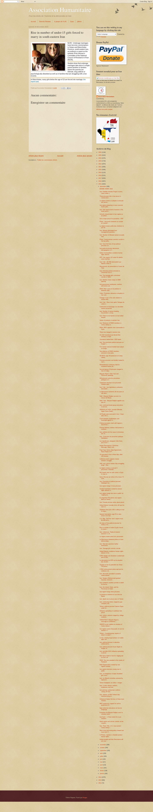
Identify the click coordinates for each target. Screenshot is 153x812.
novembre (103, 744)
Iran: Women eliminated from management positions (108, 231)
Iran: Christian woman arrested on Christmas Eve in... (110, 271)
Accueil (33, 21)
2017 (100, 178)
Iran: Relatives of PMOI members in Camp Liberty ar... (110, 323)
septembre (103, 750)
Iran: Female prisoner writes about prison (112, 502)
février (102, 770)
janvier (102, 773)
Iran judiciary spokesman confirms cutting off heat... (110, 690)
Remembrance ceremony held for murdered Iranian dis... (110, 365)
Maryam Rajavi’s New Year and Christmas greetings (109, 374)
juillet (102, 756)
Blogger (85, 797)
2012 (100, 783)
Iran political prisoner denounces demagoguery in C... (109, 249)
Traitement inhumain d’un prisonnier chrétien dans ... (110, 383)
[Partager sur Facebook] (68, 88)
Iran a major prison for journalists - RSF (111, 218)
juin (101, 759)
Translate (103, 37)
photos (79, 21)
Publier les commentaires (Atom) (47, 160)
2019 (100, 172)
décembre (103, 186)
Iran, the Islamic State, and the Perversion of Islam (109, 587)
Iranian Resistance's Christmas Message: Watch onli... (109, 446)
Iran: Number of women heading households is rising (109, 312)
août (101, 753)
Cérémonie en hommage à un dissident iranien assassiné (111, 307)
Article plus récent (36, 156)
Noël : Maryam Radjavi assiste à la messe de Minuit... (110, 397)
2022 (100, 164)
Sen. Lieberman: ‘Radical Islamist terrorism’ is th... (110, 532)
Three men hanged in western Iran (110, 332)
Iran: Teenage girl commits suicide (110, 548)
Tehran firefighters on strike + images (111, 683)
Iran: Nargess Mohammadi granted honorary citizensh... (110, 579)
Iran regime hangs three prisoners (110, 591)
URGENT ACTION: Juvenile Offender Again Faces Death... (111, 410)
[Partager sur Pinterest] (70, 88)
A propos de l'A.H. (60, 21)
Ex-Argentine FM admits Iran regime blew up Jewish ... (110, 498)
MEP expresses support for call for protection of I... (110, 704)
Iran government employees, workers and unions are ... (111, 285)
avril (101, 765)
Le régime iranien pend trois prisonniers (111, 536)
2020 (100, 169)
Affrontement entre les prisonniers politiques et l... (110, 379)
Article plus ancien (84, 156)
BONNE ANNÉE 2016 (106, 189)
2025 (100, 155)
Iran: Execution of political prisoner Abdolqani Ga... (110, 482)
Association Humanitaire (60, 9)
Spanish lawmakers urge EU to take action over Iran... (110, 514)
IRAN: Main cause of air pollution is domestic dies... (110, 289)
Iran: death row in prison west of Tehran (111, 599)
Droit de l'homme (45, 21)
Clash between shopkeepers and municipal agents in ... (109, 419)
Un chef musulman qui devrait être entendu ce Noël (110, 335)
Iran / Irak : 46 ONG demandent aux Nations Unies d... (110, 262)
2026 (100, 152)
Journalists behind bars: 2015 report (110, 339)
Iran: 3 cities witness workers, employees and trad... (109, 686)
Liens (72, 21)
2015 (100, 184)
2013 (100, 780)
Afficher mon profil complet (104, 109)
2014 (100, 777)
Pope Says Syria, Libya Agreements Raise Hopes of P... (110, 450)
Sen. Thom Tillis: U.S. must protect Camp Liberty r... (110, 726)
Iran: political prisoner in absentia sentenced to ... (109, 643)
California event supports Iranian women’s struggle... (109, 459)
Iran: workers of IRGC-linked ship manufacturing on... (110, 695)
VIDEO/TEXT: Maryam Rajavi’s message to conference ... (109, 620)
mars (101, 768)
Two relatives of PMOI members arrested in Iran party (109, 352)
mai (101, 762)
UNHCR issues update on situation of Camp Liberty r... (111, 625)
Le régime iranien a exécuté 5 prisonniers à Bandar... (108, 468)
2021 (100, 167)
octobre (102, 747)
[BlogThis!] (64, 88)
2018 (100, 175)
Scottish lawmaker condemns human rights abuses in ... (111, 489)
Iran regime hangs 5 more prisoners (110, 486)
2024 (100, 158)
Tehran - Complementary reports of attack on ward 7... (110, 634)
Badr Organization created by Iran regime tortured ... (110, 665)
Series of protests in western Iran (110, 320)
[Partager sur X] (66, 88)
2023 (100, 161)
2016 (100, 181)
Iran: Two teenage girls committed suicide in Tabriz (110, 276)
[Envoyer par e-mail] (62, 88)
